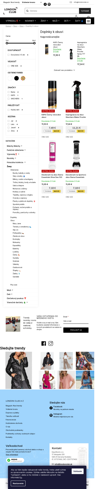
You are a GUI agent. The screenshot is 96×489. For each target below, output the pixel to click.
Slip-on (15, 230)
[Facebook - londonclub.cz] (45, 4)
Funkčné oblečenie (15, 150)
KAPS (14, 95)
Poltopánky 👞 (18, 233)
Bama (15, 92)
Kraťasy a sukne (19, 192)
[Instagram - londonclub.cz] (49, 4)
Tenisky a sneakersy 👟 (22, 227)
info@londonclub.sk (63, 464)
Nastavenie (18, 483)
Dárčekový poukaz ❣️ (16, 298)
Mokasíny (16, 242)
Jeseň (15, 128)
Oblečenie (14, 170)
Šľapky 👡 (17, 270)
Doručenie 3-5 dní (19, 55)
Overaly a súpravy (20, 198)
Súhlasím (77, 471)
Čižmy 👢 (16, 255)
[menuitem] (13, 20)
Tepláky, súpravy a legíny (23, 195)
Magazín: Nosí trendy (11, 2)
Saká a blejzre (18, 185)
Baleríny (16, 249)
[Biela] (10, 78)
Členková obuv (19, 236)
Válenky (16, 264)
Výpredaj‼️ (12, 154)
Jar (14, 121)
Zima (14, 131)
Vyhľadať (85, 11)
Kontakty (9, 437)
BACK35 (56, 131)
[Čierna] (16, 78)
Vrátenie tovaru (28, 2)
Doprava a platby (12, 413)
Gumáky (16, 258)
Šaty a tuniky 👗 (19, 176)
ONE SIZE (16, 66)
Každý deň (17, 110)
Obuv (12, 220)
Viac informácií (12, 455)
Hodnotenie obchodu (14, 423)
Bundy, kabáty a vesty (21, 173)
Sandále (16, 277)
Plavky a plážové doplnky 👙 (24, 201)
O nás (8, 427)
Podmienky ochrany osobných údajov (20, 434)
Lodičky (16, 252)
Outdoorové (17, 267)
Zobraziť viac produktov (63, 70)
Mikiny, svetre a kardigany (23, 179)
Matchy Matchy (13, 146)
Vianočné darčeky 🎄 (16, 302)
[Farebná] (23, 78)
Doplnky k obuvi (19, 280)
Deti (8, 294)
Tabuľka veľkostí (12, 416)
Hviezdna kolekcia (15, 162)
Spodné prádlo (18, 204)
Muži (9, 290)
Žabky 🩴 (16, 274)
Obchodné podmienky (14, 430)
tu (21, 477)
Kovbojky (16, 239)
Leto (14, 124)
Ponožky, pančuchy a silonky (24, 212)
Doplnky (13, 217)
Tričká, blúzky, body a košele (24, 182)
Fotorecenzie (11, 420)
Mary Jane (17, 223)
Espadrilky (17, 245)
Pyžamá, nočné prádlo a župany (22, 208)
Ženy (9, 166)
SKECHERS (16, 99)
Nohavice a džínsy (20, 189)
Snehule (16, 261)
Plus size (13, 285)
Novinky (10, 158)
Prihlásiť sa (76, 330)
